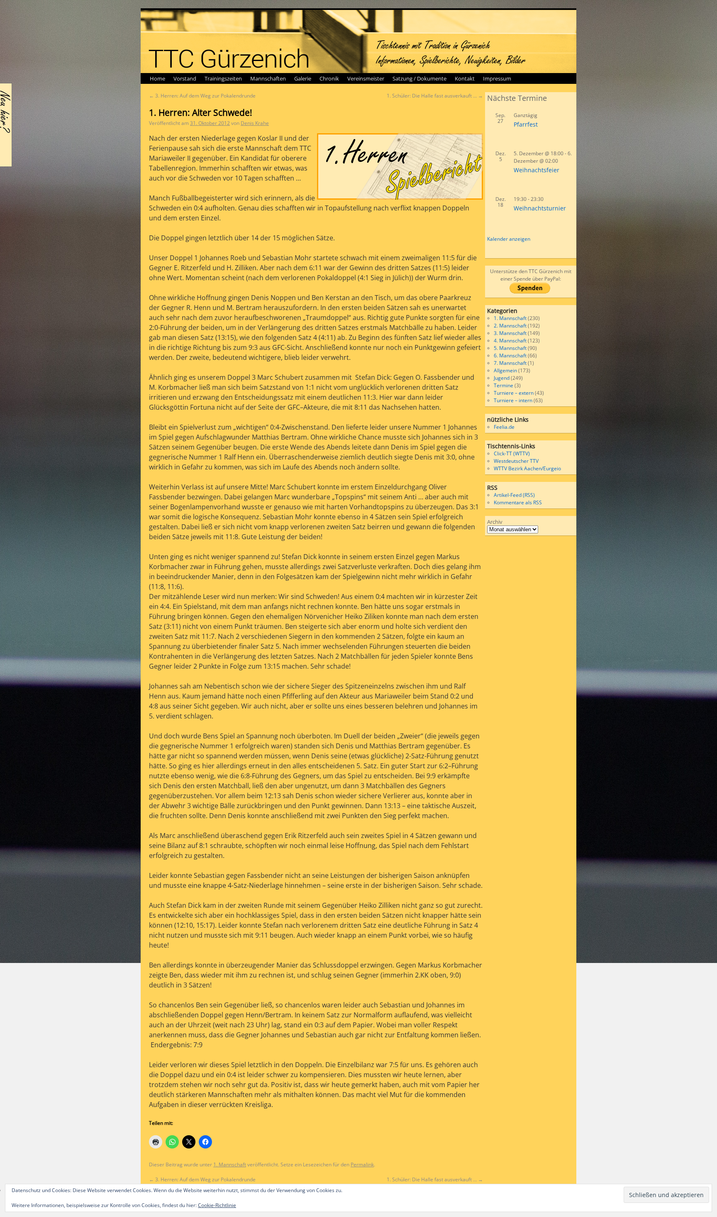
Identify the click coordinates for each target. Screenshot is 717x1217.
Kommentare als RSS (518, 502)
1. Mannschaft (229, 1164)
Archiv (494, 521)
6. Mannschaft (510, 355)
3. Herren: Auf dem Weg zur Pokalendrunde (202, 95)
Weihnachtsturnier (540, 208)
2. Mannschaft (510, 325)
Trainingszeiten (223, 78)
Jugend (502, 377)
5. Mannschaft (510, 348)
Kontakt (465, 78)
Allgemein (505, 370)
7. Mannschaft (510, 363)
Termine (503, 385)
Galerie (302, 78)
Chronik (329, 78)
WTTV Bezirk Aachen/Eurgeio (527, 468)
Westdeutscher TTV (516, 460)
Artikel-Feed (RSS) (514, 495)
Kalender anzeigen (508, 238)
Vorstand (184, 78)
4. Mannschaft (510, 340)
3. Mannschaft (510, 333)
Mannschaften (268, 78)
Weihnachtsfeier (536, 170)
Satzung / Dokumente (419, 78)
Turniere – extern (514, 392)
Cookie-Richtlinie (217, 1205)
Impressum (497, 78)
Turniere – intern (513, 400)
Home (157, 78)
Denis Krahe (255, 123)
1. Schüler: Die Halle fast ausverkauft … (435, 95)
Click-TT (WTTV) (512, 453)
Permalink (362, 1164)
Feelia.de (504, 426)
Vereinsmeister (365, 78)
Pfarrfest (526, 124)
